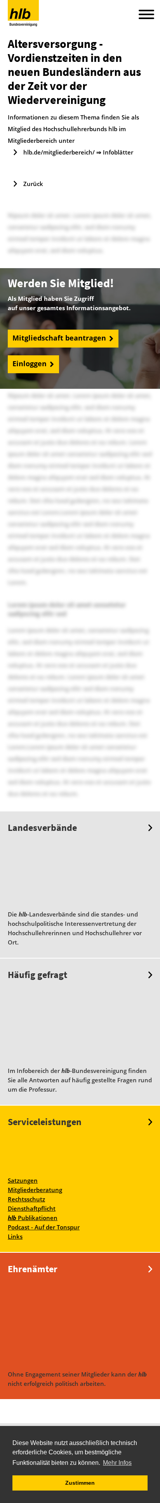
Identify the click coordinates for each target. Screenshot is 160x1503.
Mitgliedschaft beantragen (59, 338)
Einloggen (29, 364)
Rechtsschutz (26, 1199)
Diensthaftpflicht (32, 1208)
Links (15, 1236)
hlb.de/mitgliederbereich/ (59, 152)
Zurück (33, 184)
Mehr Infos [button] (117, 1462)
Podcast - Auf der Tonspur (44, 1227)
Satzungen (23, 1180)
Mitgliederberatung (35, 1190)
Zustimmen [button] (80, 1483)
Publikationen (32, 1218)
